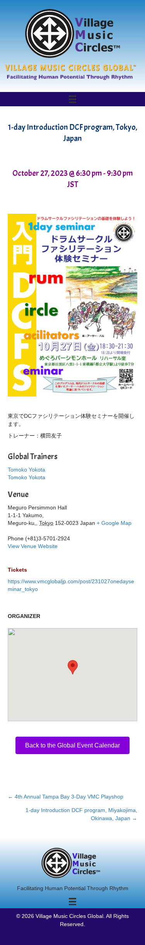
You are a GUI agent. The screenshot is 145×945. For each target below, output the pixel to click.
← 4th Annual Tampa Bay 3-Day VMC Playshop (65, 796)
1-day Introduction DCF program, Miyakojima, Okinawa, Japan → (81, 814)
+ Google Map (114, 523)
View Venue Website (33, 546)
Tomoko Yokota (26, 470)
